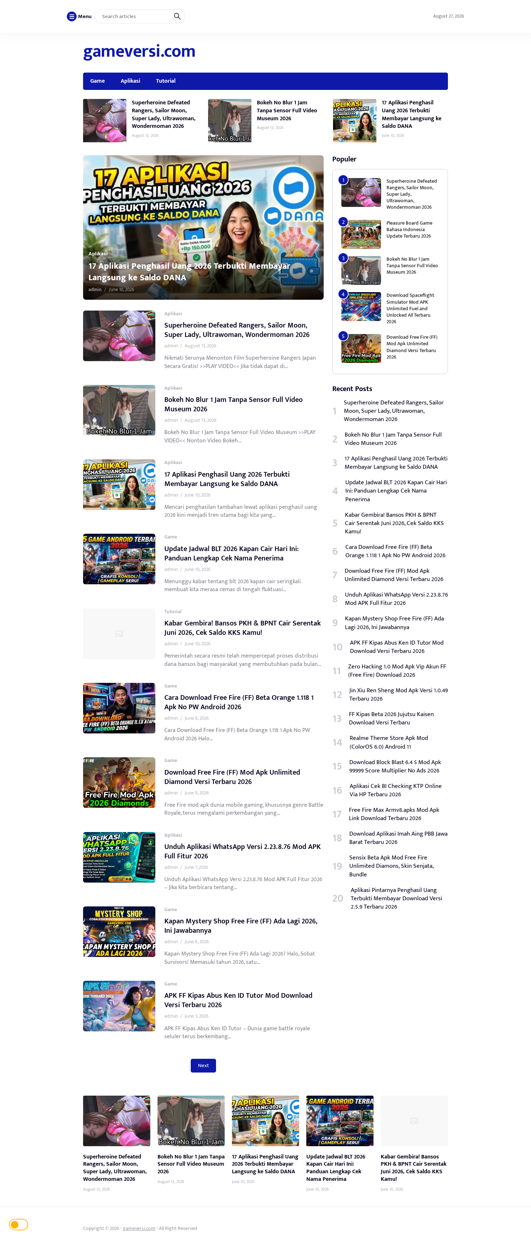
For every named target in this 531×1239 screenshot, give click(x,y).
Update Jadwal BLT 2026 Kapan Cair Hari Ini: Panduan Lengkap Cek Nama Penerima (231, 553)
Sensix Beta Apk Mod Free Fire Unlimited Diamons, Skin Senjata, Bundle (391, 866)
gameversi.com (139, 51)
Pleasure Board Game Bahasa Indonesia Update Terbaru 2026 (409, 229)
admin (95, 290)
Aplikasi (130, 81)
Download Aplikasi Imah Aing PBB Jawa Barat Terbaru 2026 (398, 838)
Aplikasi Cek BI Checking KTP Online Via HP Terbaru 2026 (396, 790)
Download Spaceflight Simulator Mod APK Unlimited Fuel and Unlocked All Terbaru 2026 (410, 308)
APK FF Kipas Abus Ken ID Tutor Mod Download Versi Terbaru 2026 (238, 1000)
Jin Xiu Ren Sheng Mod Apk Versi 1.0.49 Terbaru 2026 (398, 694)
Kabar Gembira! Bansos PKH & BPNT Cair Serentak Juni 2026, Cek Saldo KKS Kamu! (242, 628)
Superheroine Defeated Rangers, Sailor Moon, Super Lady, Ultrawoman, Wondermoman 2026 (163, 114)
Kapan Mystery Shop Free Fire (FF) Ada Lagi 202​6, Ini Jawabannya (241, 926)
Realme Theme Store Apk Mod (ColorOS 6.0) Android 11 (389, 742)
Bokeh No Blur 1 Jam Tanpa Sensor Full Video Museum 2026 (287, 110)
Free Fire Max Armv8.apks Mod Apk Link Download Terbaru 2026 (394, 814)
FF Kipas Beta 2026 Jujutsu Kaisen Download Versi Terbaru (391, 718)
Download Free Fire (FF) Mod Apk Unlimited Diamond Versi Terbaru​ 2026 (232, 777)
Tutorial (166, 81)
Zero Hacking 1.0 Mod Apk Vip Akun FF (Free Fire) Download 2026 (397, 671)
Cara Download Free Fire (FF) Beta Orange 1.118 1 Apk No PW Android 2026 (239, 702)
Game (97, 81)
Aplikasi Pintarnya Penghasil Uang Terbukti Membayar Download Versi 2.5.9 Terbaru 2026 (396, 898)
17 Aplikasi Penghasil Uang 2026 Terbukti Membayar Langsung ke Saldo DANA (411, 114)
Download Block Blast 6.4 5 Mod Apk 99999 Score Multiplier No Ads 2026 (395, 766)
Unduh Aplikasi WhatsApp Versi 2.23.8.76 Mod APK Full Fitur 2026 (242, 851)
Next (203, 1065)
